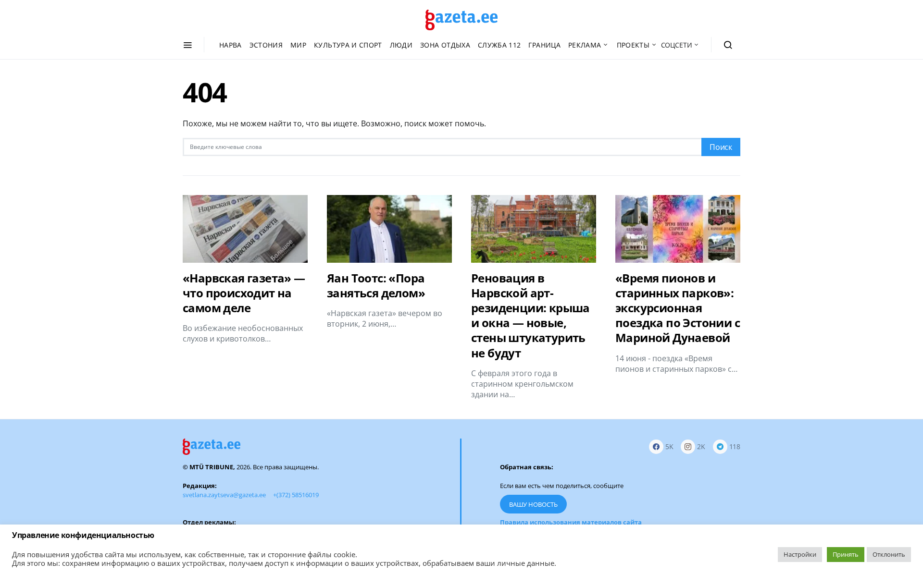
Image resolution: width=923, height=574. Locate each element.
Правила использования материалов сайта (571, 522)
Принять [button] (846, 554)
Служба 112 (499, 44)
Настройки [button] (800, 554)
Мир (298, 44)
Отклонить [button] (889, 554)
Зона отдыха (445, 44)
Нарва (230, 44)
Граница (544, 44)
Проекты (633, 44)
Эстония (266, 44)
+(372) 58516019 (296, 494)
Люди (401, 44)
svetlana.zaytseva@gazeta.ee (224, 494)
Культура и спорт (348, 44)
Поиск (721, 147)
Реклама (584, 44)
